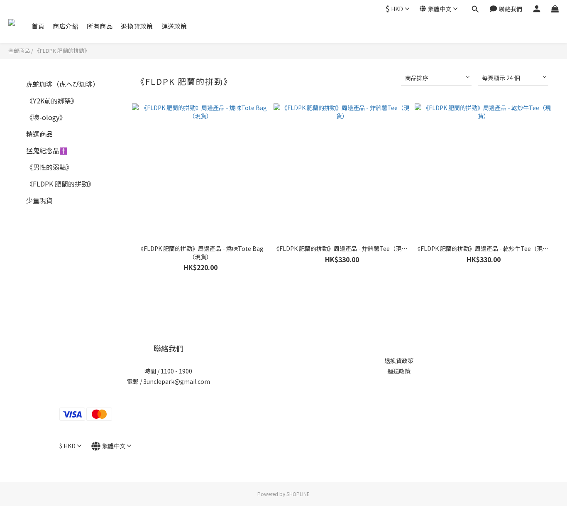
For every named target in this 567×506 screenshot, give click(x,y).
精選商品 (39, 134)
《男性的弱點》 (49, 167)
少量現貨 (39, 200)
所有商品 (99, 26)
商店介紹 (65, 26)
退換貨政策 (137, 26)
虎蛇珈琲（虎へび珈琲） (62, 84)
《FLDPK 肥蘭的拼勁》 (62, 50)
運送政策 (174, 26)
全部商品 (19, 50)
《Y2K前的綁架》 (52, 101)
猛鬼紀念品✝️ (47, 150)
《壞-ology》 (46, 117)
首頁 (38, 26)
